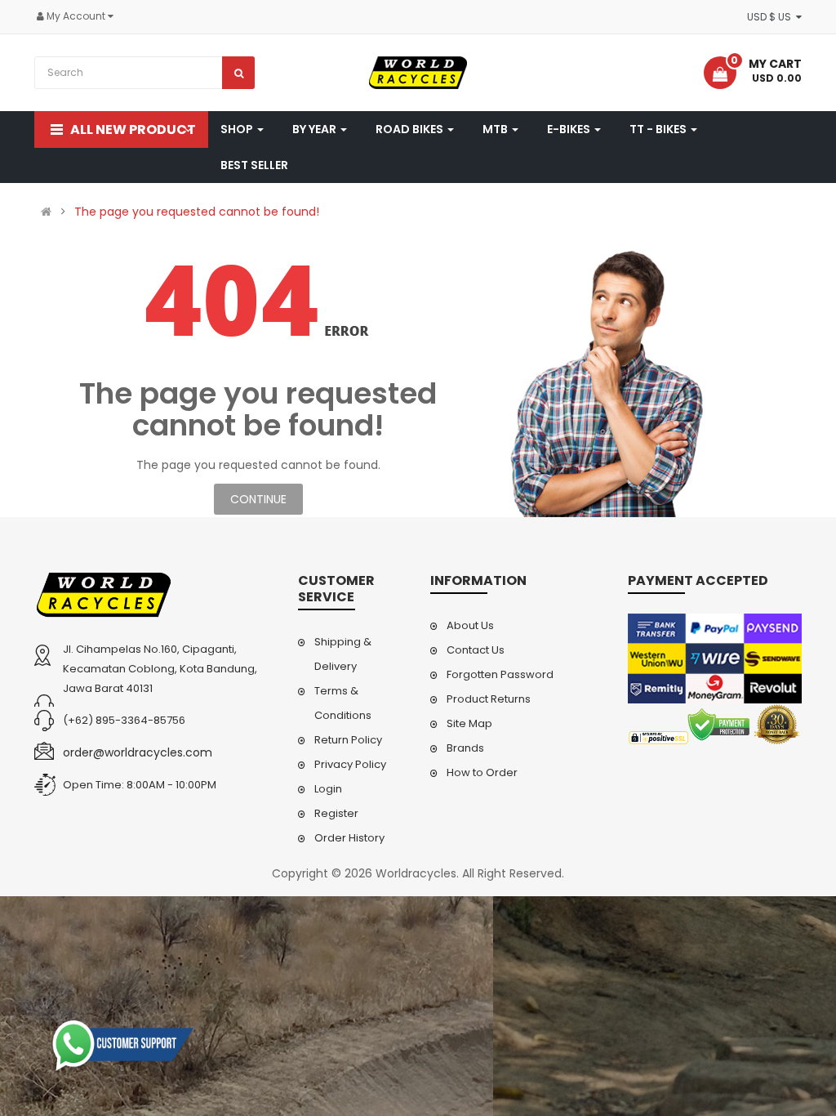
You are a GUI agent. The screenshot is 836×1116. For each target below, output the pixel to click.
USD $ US (771, 17)
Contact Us (476, 650)
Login (328, 789)
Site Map (469, 723)
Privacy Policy (350, 764)
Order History (349, 838)
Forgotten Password (500, 674)
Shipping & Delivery (342, 654)
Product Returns (489, 699)
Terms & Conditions (342, 703)
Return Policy (348, 740)
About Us (470, 625)
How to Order (482, 772)
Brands (465, 748)
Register (336, 813)
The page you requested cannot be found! (196, 211)
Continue (258, 499)
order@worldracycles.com (137, 752)
